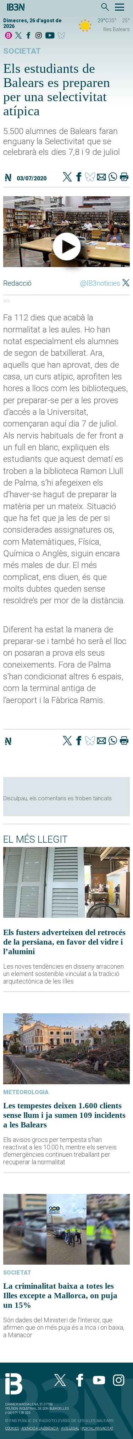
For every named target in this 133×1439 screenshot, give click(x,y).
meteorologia (26, 1092)
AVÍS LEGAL (70, 1428)
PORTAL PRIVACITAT (97, 1428)
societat (22, 51)
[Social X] (18, 36)
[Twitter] (67, 177)
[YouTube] (50, 36)
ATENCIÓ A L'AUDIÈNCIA (40, 1428)
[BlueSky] (62, 36)
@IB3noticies (100, 283)
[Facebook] (28, 36)
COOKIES (12, 1428)
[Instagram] (38, 36)
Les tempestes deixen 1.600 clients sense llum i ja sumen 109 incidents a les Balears (64, 1115)
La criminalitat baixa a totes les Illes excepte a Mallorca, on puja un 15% (60, 1295)
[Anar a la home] (8, 36)
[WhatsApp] (113, 177)
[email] (101, 177)
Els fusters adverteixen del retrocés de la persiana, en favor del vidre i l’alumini (64, 942)
